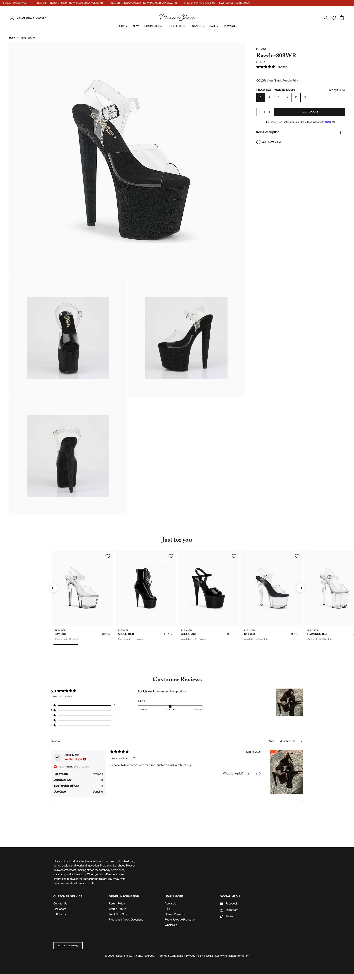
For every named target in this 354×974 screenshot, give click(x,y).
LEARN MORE (174, 896)
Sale (212, 26)
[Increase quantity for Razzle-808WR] (269, 112)
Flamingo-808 (317, 634)
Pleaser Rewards (175, 914)
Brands (196, 26)
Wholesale (171, 925)
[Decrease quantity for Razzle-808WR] (259, 112)
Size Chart (59, 909)
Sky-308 (60, 634)
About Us (170, 903)
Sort (271, 741)
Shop (121, 26)
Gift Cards (59, 914)
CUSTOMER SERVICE (67, 896)
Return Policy (117, 903)
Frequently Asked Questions (126, 919)
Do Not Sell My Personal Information (227, 956)
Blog (167, 909)
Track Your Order (119, 914)
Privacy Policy (194, 956)
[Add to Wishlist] (107, 556)
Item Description (267, 132)
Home (12, 38)
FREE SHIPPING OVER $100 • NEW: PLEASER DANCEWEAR (57, 3)
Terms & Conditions (171, 956)
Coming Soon (153, 26)
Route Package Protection (180, 919)
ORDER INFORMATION (124, 896)
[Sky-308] (82, 588)
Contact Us (60, 903)
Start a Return (117, 909)
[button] (271, 67)
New (136, 26)
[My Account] (13, 18)
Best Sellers (176, 26)
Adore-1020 (126, 634)
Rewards (230, 26)
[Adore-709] (208, 588)
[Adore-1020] (145, 588)
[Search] (326, 18)
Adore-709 (188, 634)
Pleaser (60, 630)
